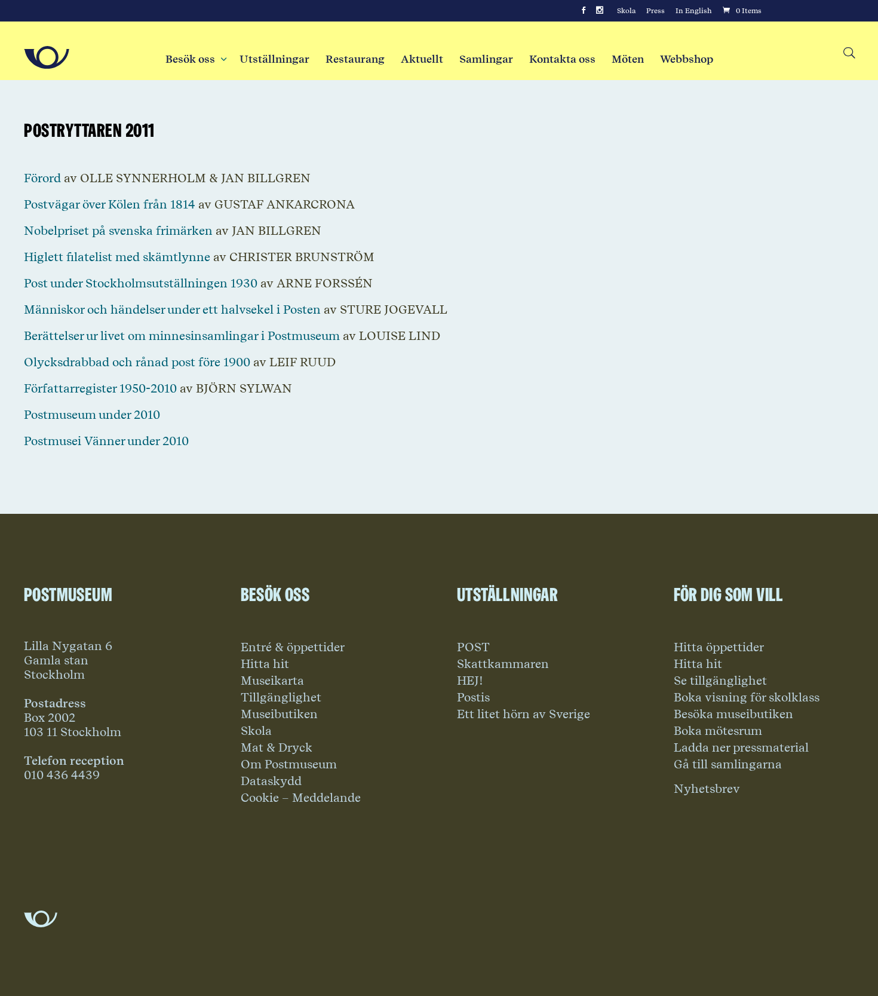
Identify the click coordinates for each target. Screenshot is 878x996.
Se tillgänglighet (720, 680)
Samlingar (486, 59)
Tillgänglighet (281, 697)
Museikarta (272, 680)
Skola (626, 11)
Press (655, 11)
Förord (42, 178)
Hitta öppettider (719, 647)
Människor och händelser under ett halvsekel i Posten (172, 309)
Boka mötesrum (718, 731)
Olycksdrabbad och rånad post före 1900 (137, 362)
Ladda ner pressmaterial (741, 747)
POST (473, 647)
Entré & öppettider (293, 647)
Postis (473, 697)
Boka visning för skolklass (746, 697)
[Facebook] (583, 11)
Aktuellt (422, 59)
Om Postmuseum (289, 764)
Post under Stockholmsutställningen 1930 (140, 283)
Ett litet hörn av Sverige (523, 714)
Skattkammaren (503, 664)
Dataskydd (271, 781)
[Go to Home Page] (46, 57)
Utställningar (274, 59)
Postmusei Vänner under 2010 (106, 441)
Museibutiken (279, 714)
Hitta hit (265, 664)
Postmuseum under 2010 (92, 414)
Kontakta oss (562, 59)
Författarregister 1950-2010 (100, 388)
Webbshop (686, 59)
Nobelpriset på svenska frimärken (118, 230)
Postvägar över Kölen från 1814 (109, 204)
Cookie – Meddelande (301, 797)
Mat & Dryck (276, 747)
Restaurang (355, 59)
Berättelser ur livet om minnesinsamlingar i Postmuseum (182, 336)
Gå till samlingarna (728, 764)
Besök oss (194, 59)
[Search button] (848, 53)
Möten (628, 59)
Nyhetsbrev (707, 789)
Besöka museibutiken (733, 714)
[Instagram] (599, 11)
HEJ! (470, 680)
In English (694, 11)
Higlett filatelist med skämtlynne (117, 257)
